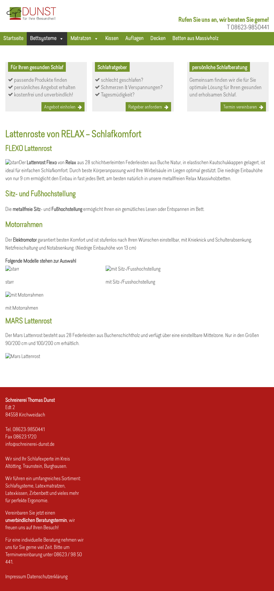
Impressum (15, 577)
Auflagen (134, 38)
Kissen (112, 38)
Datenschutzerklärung (47, 577)
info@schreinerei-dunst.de (29, 444)
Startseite (13, 38)
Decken (158, 38)
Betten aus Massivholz (195, 38)
